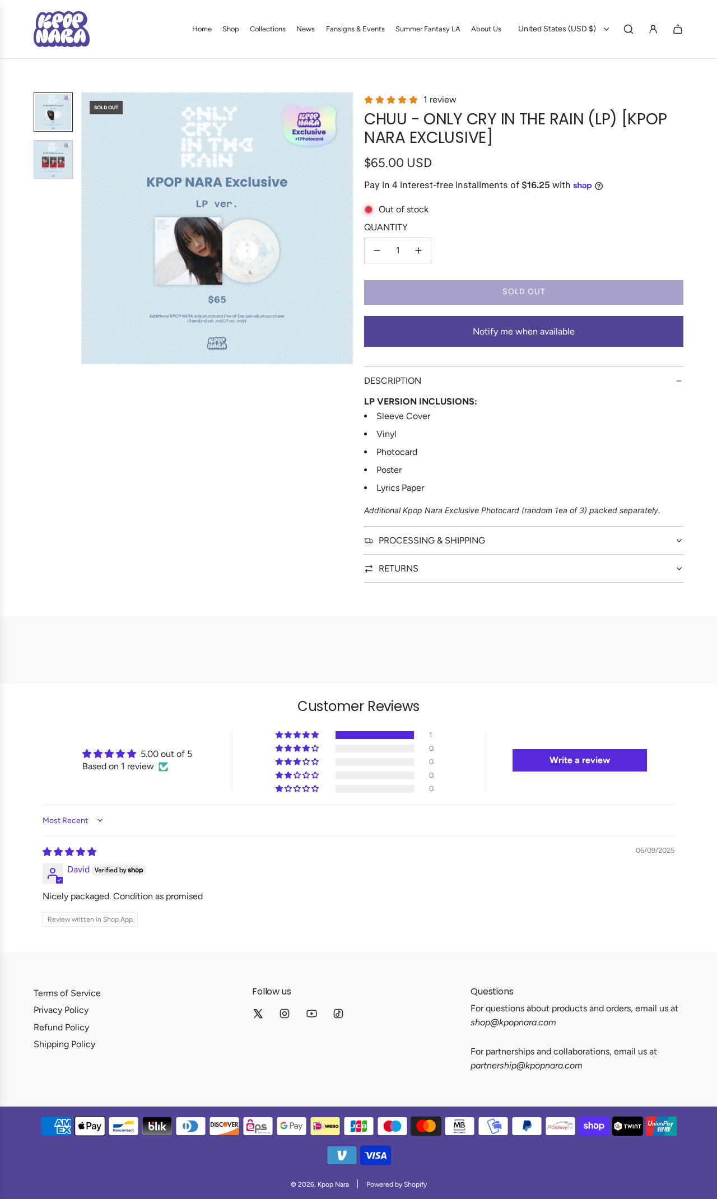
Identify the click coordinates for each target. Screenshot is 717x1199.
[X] (257, 1013)
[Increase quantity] (418, 250)
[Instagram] (284, 1013)
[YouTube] (311, 1013)
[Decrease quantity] (377, 250)
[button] (90, 229)
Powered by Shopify (396, 1184)
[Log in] (653, 29)
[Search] (628, 29)
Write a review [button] (580, 760)
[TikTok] (338, 1013)
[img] (69, 852)
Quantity (386, 227)
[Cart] (677, 29)
